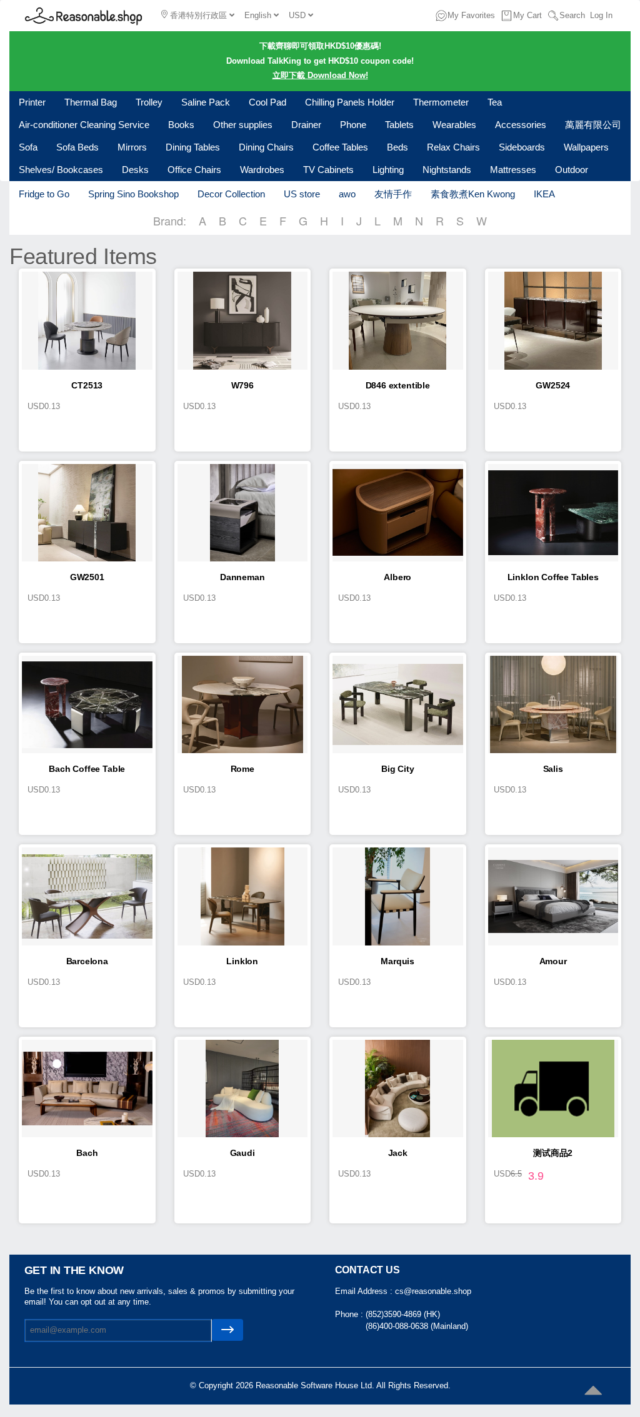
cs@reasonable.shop (433, 1291)
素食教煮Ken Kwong (473, 194)
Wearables (454, 124)
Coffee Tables (340, 147)
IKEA (544, 194)
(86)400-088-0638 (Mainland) (417, 1326)
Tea (495, 102)
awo (347, 194)
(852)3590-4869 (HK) (403, 1314)
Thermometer (441, 102)
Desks (135, 169)
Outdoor (571, 169)
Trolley (149, 102)
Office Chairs (194, 169)
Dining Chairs (266, 147)
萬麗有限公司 (593, 124)
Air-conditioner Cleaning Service (84, 124)
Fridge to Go (44, 194)
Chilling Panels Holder (349, 102)
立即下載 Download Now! (320, 75)
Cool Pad (267, 102)
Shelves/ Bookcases (61, 169)
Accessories (520, 124)
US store (302, 194)
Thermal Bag (90, 102)
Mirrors (132, 147)
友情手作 (393, 194)
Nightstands (446, 169)
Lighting (388, 169)
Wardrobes (262, 169)
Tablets (399, 124)
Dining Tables (193, 147)
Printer (32, 102)
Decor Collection (231, 194)
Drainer (306, 124)
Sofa (28, 147)
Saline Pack (205, 102)
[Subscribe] (227, 1330)
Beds (397, 147)
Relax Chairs (453, 147)
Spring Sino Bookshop (133, 194)
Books (181, 124)
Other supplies (242, 124)
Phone (353, 124)
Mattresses (513, 169)
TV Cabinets (328, 169)
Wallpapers (586, 147)
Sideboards (522, 147)
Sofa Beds (77, 147)
